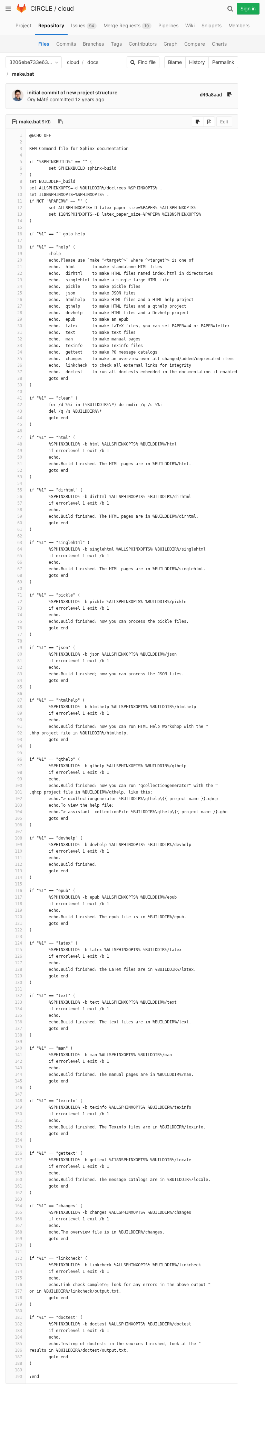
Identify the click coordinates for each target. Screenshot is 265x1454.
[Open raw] (209, 121)
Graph (170, 44)
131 (18, 989)
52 (19, 470)
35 (19, 358)
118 (18, 903)
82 (19, 667)
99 (19, 779)
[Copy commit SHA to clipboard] (229, 94)
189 (18, 1370)
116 (18, 890)
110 (18, 851)
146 (18, 1087)
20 (19, 260)
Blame (175, 62)
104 (18, 811)
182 (18, 1324)
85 (19, 687)
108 (18, 838)
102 (18, 798)
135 (18, 1015)
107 (18, 831)
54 (19, 483)
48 (19, 444)
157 (18, 1159)
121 (18, 923)
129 (18, 976)
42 (19, 404)
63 (19, 542)
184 (18, 1337)
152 (18, 1127)
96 (19, 759)
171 (18, 1251)
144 (18, 1074)
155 (18, 1146)
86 (19, 693)
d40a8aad (211, 94)
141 (18, 1054)
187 (18, 1356)
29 (19, 319)
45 (19, 424)
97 (19, 765)
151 (18, 1120)
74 (19, 614)
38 (19, 378)
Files (43, 44)
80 (19, 654)
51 (19, 463)
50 (19, 457)
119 (18, 910)
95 (19, 752)
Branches (93, 44)
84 (19, 680)
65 (19, 555)
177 (18, 1291)
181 (18, 1317)
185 (18, 1343)
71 (19, 595)
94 (19, 746)
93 (19, 739)
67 (19, 568)
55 (19, 490)
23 (19, 280)
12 (19, 207)
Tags (116, 44)
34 (19, 352)
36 (19, 365)
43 (19, 411)
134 (18, 1008)
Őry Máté (37, 99)
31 (19, 332)
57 (19, 503)
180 (18, 1310)
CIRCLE (41, 8)
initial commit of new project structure (72, 92)
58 (19, 509)
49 (19, 450)
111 (18, 857)
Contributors (143, 44)
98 (19, 772)
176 (18, 1284)
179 (18, 1304)
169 (18, 1238)
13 (19, 214)
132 (18, 995)
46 (19, 431)
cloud (66, 8)
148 (18, 1100)
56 (19, 496)
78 (19, 641)
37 (19, 371)
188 (18, 1363)
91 (19, 726)
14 (19, 220)
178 (18, 1297)
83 (19, 674)
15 (19, 227)
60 (19, 522)
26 (19, 299)
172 (18, 1258)
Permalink (223, 62)
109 (18, 844)
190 (18, 1376)
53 (19, 477)
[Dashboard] (21, 11)
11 (19, 201)
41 (19, 398)
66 (19, 562)
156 (18, 1153)
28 (19, 312)
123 (18, 936)
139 (18, 1041)
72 (19, 601)
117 (18, 897)
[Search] (230, 8)
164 (18, 1205)
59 (19, 516)
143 (18, 1068)
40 (19, 391)
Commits (66, 44)
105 (18, 818)
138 (18, 1035)
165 (18, 1212)
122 (18, 930)
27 (19, 306)
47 (19, 437)
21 (19, 266)
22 (19, 273)
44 (19, 417)
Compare (194, 44)
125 (18, 949)
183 (18, 1330)
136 (18, 1022)
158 (18, 1166)
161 (18, 1186)
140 (18, 1048)
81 (19, 660)
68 (19, 575)
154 (18, 1140)
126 (18, 956)
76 (19, 628)
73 (19, 608)
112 (18, 864)
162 (18, 1192)
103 (18, 805)
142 (18, 1061)
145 (18, 1081)
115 (18, 884)
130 (18, 982)
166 (18, 1219)
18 (19, 247)
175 (18, 1278)
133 (18, 1002)
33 (19, 345)
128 (18, 969)
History (197, 62)
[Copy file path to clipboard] (60, 121)
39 (19, 385)
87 (19, 700)
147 (18, 1094)
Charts (219, 44)
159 (18, 1173)
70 (19, 588)
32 (19, 339)
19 (19, 253)
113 (18, 871)
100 (18, 785)
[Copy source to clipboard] (198, 121)
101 (18, 792)
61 (19, 529)
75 (19, 621)
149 (18, 1107)
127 (18, 962)
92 (19, 733)
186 (18, 1350)
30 (19, 325)
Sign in (248, 8)
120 (18, 916)
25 (19, 293)
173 (18, 1265)
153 (18, 1133)
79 (19, 647)
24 (19, 286)
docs (92, 62)
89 (19, 713)
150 (18, 1113)
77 (19, 634)
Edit (224, 121)
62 (19, 536)
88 (19, 706)
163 (18, 1199)
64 (19, 549)
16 (19, 234)
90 (19, 719)
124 (18, 943)
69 (19, 582)
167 (18, 1225)
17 (19, 240)
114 (18, 877)
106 (18, 825)
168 (18, 1232)
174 (18, 1271)
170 (18, 1245)
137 (18, 1028)
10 (19, 194)
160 (18, 1179)
